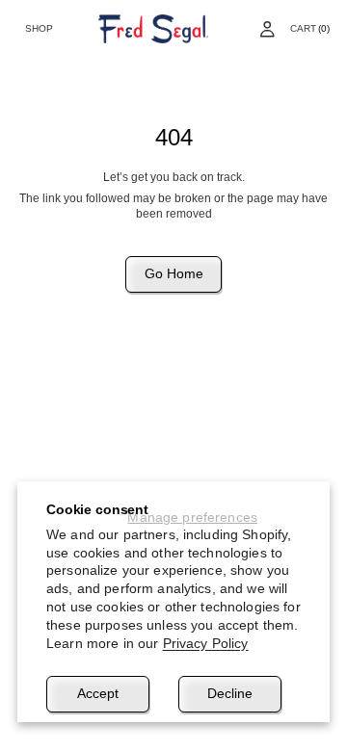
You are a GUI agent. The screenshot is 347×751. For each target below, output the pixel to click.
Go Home (174, 273)
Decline (230, 693)
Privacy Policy (206, 643)
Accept (98, 693)
